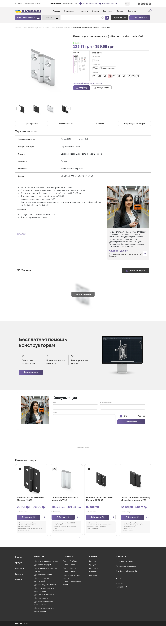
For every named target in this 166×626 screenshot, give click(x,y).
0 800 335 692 (56, 4)
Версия (95, 72)
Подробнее (21, 234)
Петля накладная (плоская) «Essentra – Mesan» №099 (92, 28)
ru (126, 3)
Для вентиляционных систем (46, 561)
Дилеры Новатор (70, 572)
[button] (51, 17)
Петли (46, 28)
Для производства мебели (45, 585)
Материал (96, 56)
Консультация (31, 372)
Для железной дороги (43, 565)
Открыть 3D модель (83, 294)
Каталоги (84, 11)
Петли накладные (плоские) (60, 28)
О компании (69, 11)
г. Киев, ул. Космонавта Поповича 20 (30, 3)
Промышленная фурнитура (32, 28)
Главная (56, 11)
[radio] (96, 60)
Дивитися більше (24, 531)
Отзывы (95, 11)
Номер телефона (106, 402)
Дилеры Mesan (69, 565)
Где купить (107, 11)
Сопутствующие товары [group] (134, 124)
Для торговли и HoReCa (44, 595)
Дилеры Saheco (69, 568)
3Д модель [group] (100, 124)
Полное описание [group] (66, 124)
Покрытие (96, 64)
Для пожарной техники (43, 575)
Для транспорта (41, 598)
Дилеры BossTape (70, 561)
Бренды (120, 11)
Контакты (132, 11)
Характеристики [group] (31, 124)
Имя (54, 402)
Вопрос (55, 412)
